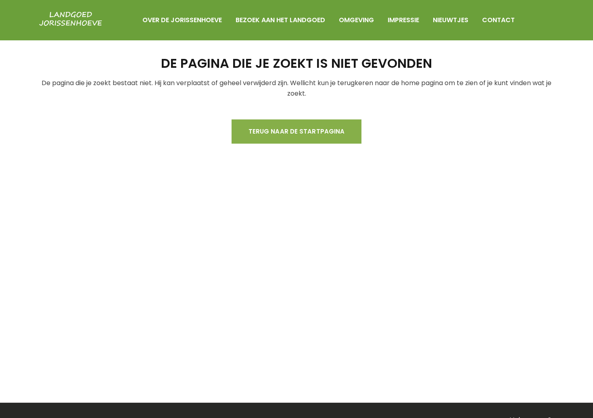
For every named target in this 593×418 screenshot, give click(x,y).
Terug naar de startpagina (296, 131)
